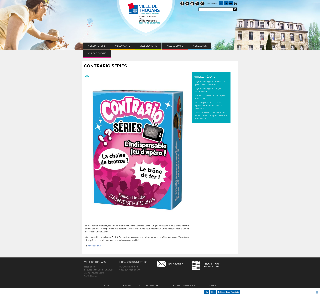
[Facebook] (182, 3)
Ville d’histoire (96, 46)
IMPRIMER (212, 285)
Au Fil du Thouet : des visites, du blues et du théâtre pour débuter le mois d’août (211, 115)
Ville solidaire (174, 46)
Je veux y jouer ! (95, 246)
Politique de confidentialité (228, 292)
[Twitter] (187, 3)
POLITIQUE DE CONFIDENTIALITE (184, 285)
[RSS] (197, 3)
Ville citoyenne (97, 53)
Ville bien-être (148, 46)
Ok (207, 292)
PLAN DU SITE (128, 285)
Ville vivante (122, 46)
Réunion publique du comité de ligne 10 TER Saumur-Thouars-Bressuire (209, 105)
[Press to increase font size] (221, 3)
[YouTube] (192, 3)
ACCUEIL (107, 285)
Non (212, 292)
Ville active (199, 46)
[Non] (317, 292)
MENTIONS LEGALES (153, 285)
